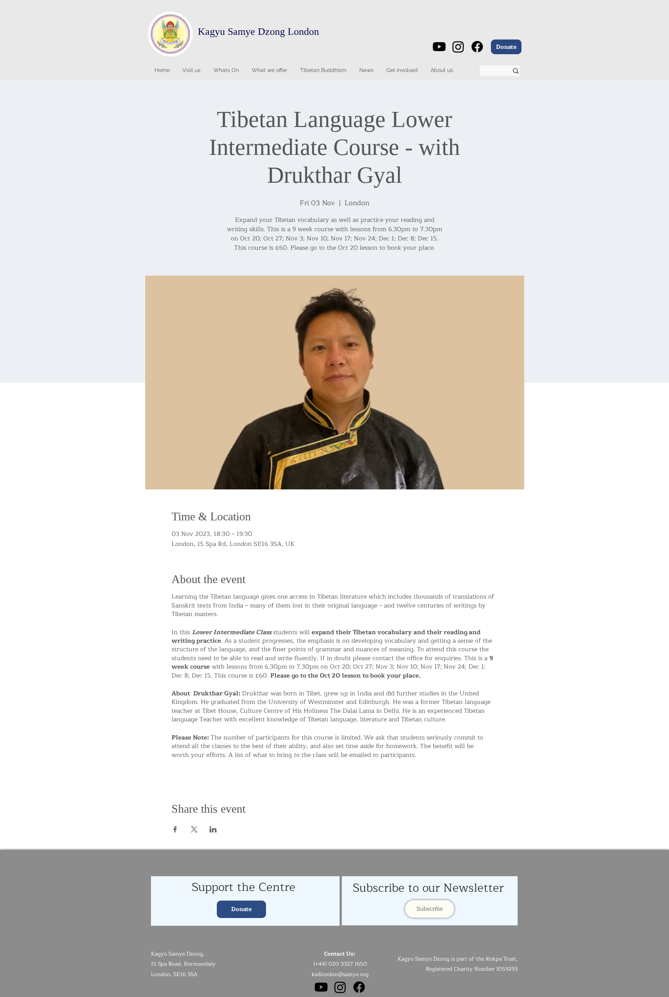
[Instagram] (458, 46)
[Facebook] (477, 46)
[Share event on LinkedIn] (213, 829)
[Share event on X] (194, 829)
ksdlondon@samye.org (340, 974)
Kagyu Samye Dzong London (258, 31)
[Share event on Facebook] (175, 829)
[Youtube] (439, 46)
